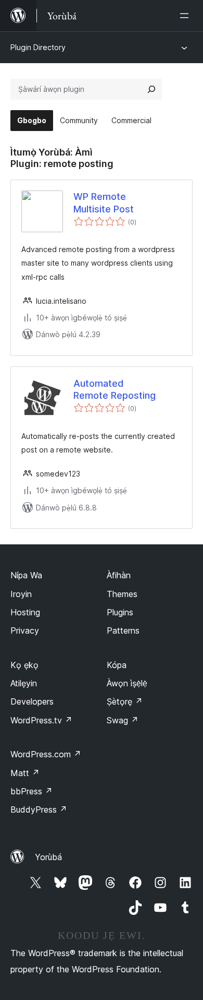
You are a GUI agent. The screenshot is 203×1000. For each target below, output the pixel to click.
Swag (122, 720)
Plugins (120, 612)
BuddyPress (38, 809)
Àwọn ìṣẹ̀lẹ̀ (127, 683)
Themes (122, 594)
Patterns (123, 630)
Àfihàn (119, 575)
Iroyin (21, 594)
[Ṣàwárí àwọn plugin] (151, 89)
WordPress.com (45, 754)
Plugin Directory (38, 47)
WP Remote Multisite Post (103, 202)
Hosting (25, 612)
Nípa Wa (26, 575)
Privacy (24, 630)
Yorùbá (48, 857)
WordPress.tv (41, 720)
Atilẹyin (23, 683)
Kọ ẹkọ (24, 665)
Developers (32, 701)
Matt (25, 773)
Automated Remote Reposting (114, 389)
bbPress (31, 791)
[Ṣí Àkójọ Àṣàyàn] (186, 15)
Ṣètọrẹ (125, 701)
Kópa (116, 665)
